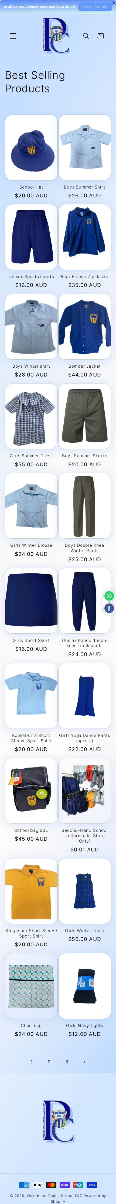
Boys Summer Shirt (84, 187)
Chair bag (31, 1025)
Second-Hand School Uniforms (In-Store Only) (85, 836)
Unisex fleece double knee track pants (85, 643)
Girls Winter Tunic (84, 930)
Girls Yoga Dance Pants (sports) (84, 738)
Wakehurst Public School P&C (55, 1196)
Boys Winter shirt (31, 366)
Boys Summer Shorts (84, 455)
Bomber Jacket (85, 366)
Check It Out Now (95, 6)
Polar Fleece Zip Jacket (84, 276)
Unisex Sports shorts (31, 276)
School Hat (31, 187)
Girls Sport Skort (31, 640)
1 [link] (31, 1062)
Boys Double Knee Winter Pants (84, 548)
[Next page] (84, 1062)
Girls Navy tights (84, 1025)
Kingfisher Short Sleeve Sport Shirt (31, 933)
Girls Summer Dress (31, 455)
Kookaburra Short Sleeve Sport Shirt (31, 738)
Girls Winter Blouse (31, 545)
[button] (13, 36)
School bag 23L (31, 830)
